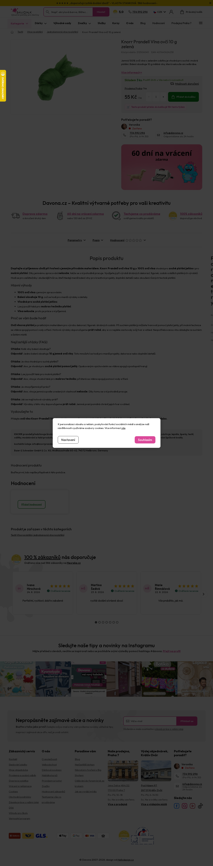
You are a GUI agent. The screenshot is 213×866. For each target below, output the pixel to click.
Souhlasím (145, 440)
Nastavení (68, 440)
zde (123, 428)
